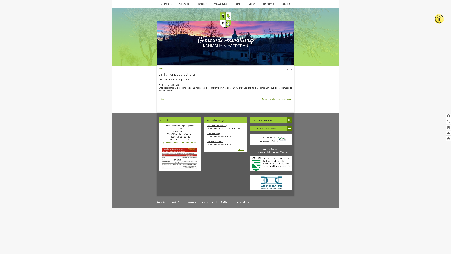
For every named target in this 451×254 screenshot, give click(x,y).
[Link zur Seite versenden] (288, 69)
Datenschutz (207, 202)
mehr (241, 149)
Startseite (166, 3)
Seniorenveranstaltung (217, 125)
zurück (161, 99)
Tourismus (268, 3)
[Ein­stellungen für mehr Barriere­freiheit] (439, 19)
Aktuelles (202, 3)
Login (176, 202)
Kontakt (285, 3)
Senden (265, 99)
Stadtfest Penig (213, 133)
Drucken (273, 99)
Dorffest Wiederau (215, 141)
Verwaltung (220, 3)
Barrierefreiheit (243, 202)
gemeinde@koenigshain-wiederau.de (179, 142)
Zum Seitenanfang (285, 99)
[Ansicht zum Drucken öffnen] (291, 69)
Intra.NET (225, 202)
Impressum (191, 202)
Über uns (184, 3)
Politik (237, 3)
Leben (252, 3)
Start (162, 69)
